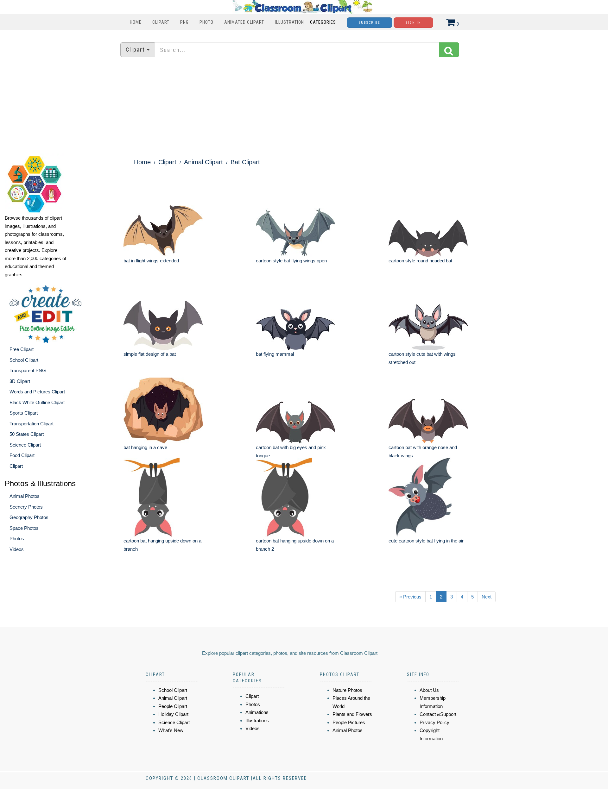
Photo (206, 22)
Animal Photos (25, 496)
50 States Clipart (27, 434)
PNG (184, 22)
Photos (17, 538)
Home (136, 22)
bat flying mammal (275, 354)
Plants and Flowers (352, 714)
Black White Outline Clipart (37, 402)
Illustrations (257, 720)
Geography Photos (29, 517)
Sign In (413, 23)
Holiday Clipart (173, 714)
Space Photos (24, 528)
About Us (429, 690)
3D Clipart (20, 381)
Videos (17, 549)
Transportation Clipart (32, 423)
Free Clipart (22, 349)
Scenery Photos (26, 507)
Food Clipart (22, 455)
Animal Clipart (203, 162)
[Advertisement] (304, 106)
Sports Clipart (24, 413)
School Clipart (24, 360)
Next (486, 596)
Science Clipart (25, 445)
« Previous (410, 596)
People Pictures (348, 722)
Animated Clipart (244, 22)
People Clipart (172, 706)
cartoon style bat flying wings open (291, 260)
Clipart (160, 22)
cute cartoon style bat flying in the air (426, 540)
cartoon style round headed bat (420, 260)
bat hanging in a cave (145, 447)
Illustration (289, 22)
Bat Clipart (245, 162)
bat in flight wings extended (151, 260)
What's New (170, 730)
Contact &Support (438, 714)
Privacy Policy (434, 722)
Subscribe (369, 23)
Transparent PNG (28, 370)
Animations (257, 712)
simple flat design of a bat (150, 354)
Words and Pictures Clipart (37, 391)
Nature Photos (347, 690)
